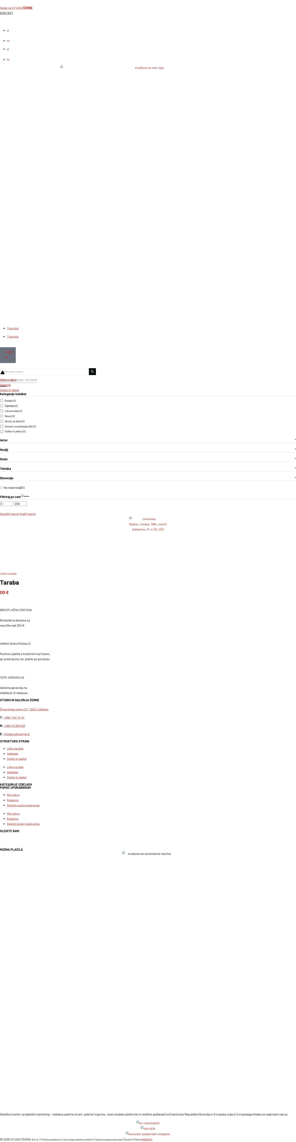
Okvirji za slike (14, 421)
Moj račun (13, 795)
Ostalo (10, 400)
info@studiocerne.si (17, 734)
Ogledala (11, 405)
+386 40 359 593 (14, 726)
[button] (148, 365)
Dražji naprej (27, 514)
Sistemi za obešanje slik (20, 426)
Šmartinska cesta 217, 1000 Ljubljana (24, 709)
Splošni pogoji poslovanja (23, 805)
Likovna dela (13, 410)
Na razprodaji (14, 487)
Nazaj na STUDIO (16, 8)
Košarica (12, 800)
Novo (10, 416)
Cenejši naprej (9, 514)
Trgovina (12, 328)
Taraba (9, 582)
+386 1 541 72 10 (14, 717)
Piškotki (138, 1139)
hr (8, 41)
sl (8, 30)
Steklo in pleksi (15, 431)
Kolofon (128, 1139)
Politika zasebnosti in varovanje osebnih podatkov (67, 1139)
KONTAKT (6, 13)
